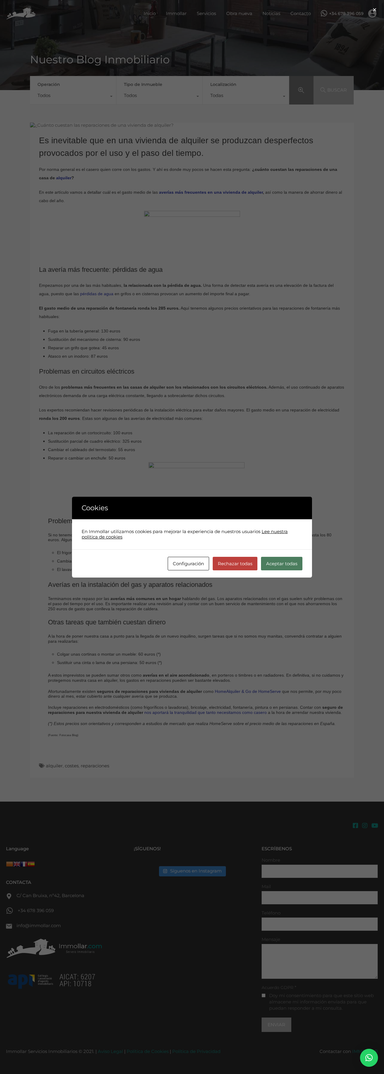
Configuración (188, 563)
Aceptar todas (281, 563)
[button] (369, 1058)
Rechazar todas (235, 563)
